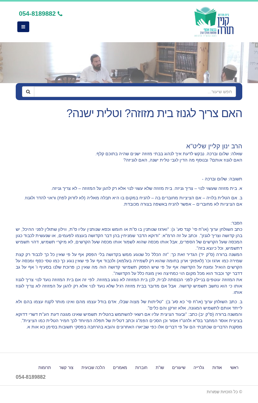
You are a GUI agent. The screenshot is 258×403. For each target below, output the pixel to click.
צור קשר (66, 368)
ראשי (234, 368)
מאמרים (120, 368)
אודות (217, 368)
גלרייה (199, 368)
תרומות (44, 368)
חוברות (141, 368)
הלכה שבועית (93, 368)
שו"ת (160, 368)
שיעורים (178, 368)
